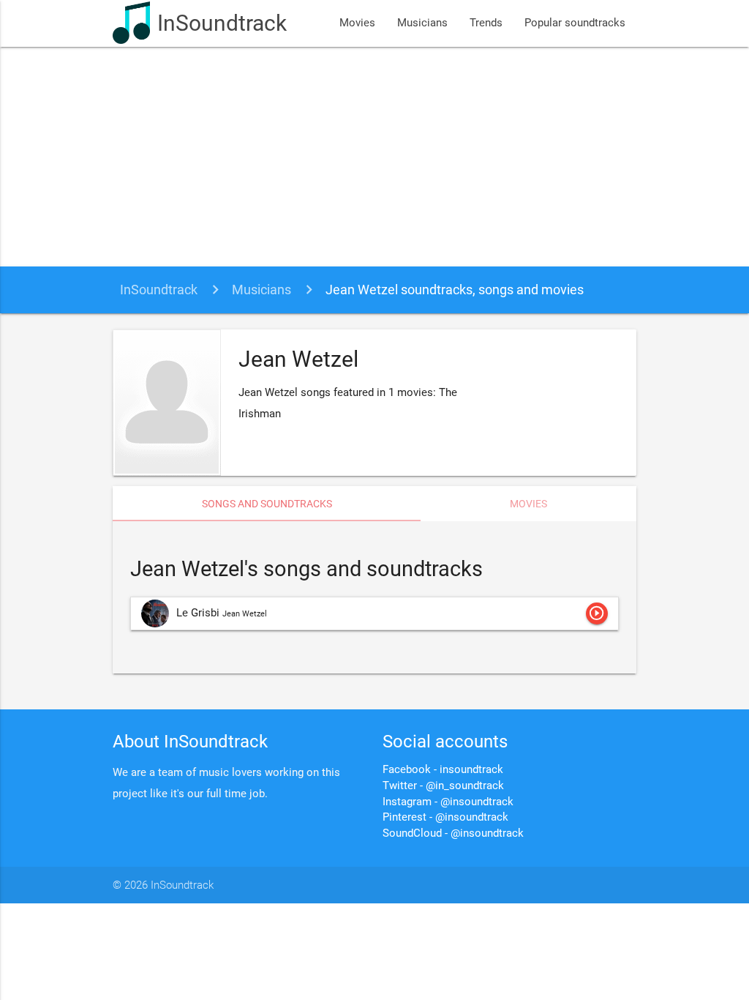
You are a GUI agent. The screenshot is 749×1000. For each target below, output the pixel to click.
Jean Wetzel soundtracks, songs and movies (454, 289)
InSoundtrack (222, 23)
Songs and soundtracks (267, 504)
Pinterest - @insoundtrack (445, 817)
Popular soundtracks (574, 23)
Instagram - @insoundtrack (448, 802)
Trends (486, 23)
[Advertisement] (374, 156)
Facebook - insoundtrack (443, 770)
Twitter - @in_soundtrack (443, 786)
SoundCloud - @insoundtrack (453, 833)
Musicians (422, 23)
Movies (357, 23)
